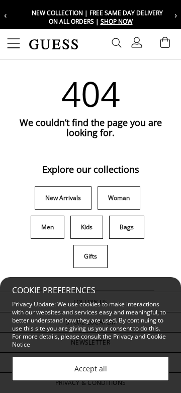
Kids (87, 227)
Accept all (90, 368)
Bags (127, 227)
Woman (119, 197)
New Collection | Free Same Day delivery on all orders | (96, 17)
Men (47, 227)
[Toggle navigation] (13, 44)
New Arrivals (63, 197)
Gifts (90, 256)
